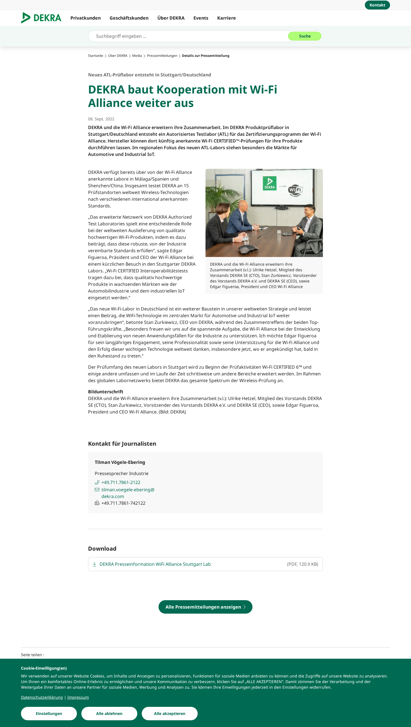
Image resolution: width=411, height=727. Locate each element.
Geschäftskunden (129, 18)
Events (200, 18)
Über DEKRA (171, 18)
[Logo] (43, 18)
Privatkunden (85, 18)
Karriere (226, 18)
